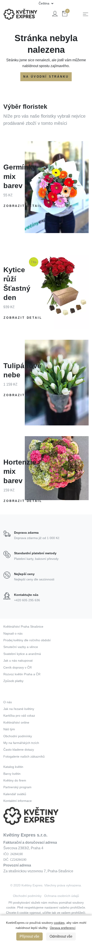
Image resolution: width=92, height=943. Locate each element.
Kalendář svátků (14, 794)
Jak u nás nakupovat (18, 660)
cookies (59, 922)
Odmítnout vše (61, 936)
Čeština (44, 3)
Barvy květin (12, 773)
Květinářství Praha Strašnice (23, 626)
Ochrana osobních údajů (61, 896)
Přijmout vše (29, 936)
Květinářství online (16, 722)
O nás (7, 702)
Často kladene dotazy (18, 749)
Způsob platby (13, 681)
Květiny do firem (14, 780)
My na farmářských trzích (21, 743)
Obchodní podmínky (17, 736)
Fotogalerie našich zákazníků (24, 756)
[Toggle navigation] (85, 14)
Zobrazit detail (23, 206)
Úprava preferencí (62, 928)
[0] (64, 14)
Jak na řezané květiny (18, 709)
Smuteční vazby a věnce (20, 647)
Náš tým (9, 729)
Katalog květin (13, 767)
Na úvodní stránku (46, 76)
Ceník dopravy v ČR (17, 667)
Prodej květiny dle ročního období (27, 640)
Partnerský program (17, 787)
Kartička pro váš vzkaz (19, 715)
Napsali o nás (13, 633)
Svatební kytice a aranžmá (22, 654)
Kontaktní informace (17, 801)
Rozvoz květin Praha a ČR (21, 674)
